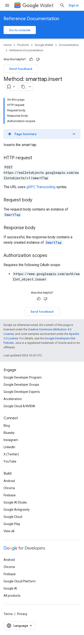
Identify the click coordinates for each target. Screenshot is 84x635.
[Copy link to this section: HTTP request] (36, 158)
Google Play (12, 524)
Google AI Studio (15, 502)
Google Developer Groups (21, 384)
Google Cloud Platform (20, 581)
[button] (42, 133)
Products (23, 45)
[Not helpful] (37, 59)
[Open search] (62, 5)
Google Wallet (44, 45)
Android (9, 481)
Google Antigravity (17, 509)
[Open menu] (7, 5)
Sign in (74, 5)
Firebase (10, 495)
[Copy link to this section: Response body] (39, 228)
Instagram (11, 440)
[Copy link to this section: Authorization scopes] (51, 255)
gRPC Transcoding (40, 187)
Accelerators (13, 399)
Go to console (19, 30)
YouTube (10, 461)
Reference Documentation (31, 19)
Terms (8, 614)
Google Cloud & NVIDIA (19, 406)
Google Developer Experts (22, 392)
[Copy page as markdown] (23, 86)
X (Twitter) (11, 454)
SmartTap (12, 215)
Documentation (69, 45)
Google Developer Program (23, 377)
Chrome (9, 488)
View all (9, 531)
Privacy (22, 614)
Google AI (10, 588)
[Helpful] (31, 59)
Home (7, 45)
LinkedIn (9, 447)
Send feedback (20, 69)
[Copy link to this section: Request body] (36, 200)
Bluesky (9, 433)
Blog (7, 425)
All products (12, 595)
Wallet (47, 5)
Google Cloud (13, 517)
